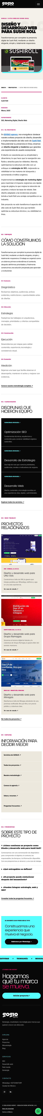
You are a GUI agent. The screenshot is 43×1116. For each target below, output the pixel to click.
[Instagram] (4, 1092)
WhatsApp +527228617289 (12, 1083)
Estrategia (5, 1070)
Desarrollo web (7, 1064)
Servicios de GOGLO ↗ (12, 755)
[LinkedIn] (10, 1092)
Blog (3, 1048)
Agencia (5, 1039)
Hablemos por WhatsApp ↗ (21, 942)
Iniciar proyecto (21, 995)
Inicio (3, 87)
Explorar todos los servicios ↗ (12, 502)
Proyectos (12, 87)
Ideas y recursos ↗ (11, 796)
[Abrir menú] (38, 4)
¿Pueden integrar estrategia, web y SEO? (19, 888)
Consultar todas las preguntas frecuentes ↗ (17, 898)
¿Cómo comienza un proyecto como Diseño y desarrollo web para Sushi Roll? (21, 846)
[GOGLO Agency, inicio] (8, 4)
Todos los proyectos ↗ (12, 765)
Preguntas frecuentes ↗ (13, 806)
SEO (3, 1061)
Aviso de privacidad (8, 1108)
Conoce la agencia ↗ (11, 785)
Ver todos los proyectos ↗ (11, 719)
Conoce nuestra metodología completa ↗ (17, 386)
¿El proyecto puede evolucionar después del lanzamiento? (17, 878)
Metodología (6, 1045)
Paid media (6, 1067)
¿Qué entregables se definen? (17, 869)
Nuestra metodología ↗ (13, 775)
